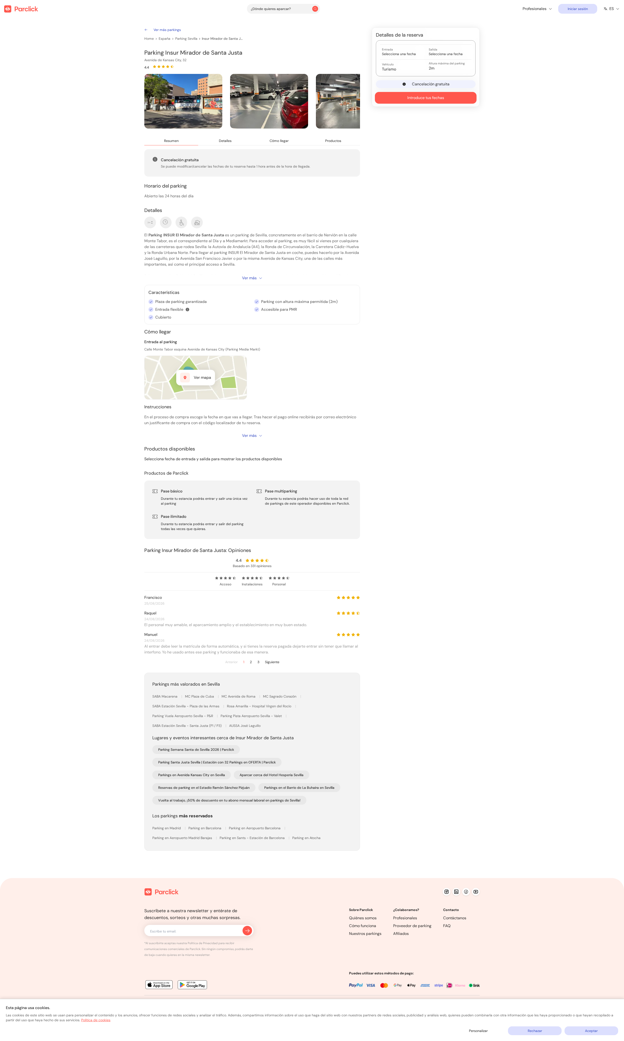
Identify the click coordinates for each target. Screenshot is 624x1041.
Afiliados (401, 933)
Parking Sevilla (186, 38)
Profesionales (405, 918)
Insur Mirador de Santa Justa (223, 38)
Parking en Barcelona (205, 828)
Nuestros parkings (365, 933)
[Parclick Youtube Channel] (476, 892)
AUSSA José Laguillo (245, 725)
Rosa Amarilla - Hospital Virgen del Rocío (259, 706)
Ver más (249, 277)
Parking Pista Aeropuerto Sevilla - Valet (252, 716)
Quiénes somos (363, 918)
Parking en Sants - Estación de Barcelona (253, 838)
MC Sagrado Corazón (280, 696)
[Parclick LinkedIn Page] (456, 892)
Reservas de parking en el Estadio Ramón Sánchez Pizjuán (204, 787)
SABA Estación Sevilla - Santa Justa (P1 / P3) (187, 725)
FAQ (447, 925)
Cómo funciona (362, 925)
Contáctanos (454, 918)
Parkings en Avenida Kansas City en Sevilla (191, 775)
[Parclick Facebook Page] (466, 892)
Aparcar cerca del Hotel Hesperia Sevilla (271, 775)
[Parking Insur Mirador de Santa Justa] (183, 101)
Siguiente (272, 662)
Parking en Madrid (167, 828)
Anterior (231, 662)
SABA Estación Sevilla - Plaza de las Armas (186, 706)
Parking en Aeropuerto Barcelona (255, 828)
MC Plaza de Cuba (200, 696)
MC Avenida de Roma (239, 696)
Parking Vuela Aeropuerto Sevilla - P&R (183, 716)
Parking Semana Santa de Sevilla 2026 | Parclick (196, 749)
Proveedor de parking (412, 925)
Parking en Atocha (306, 838)
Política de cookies (95, 1020)
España (164, 38)
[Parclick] (21, 9)
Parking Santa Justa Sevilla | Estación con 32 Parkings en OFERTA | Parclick (217, 762)
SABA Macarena (165, 696)
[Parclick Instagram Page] (446, 892)
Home (149, 38)
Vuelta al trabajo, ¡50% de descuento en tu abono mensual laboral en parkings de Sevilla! (229, 800)
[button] (187, 309)
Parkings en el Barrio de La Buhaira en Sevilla (299, 787)
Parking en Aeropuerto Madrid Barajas (182, 838)
